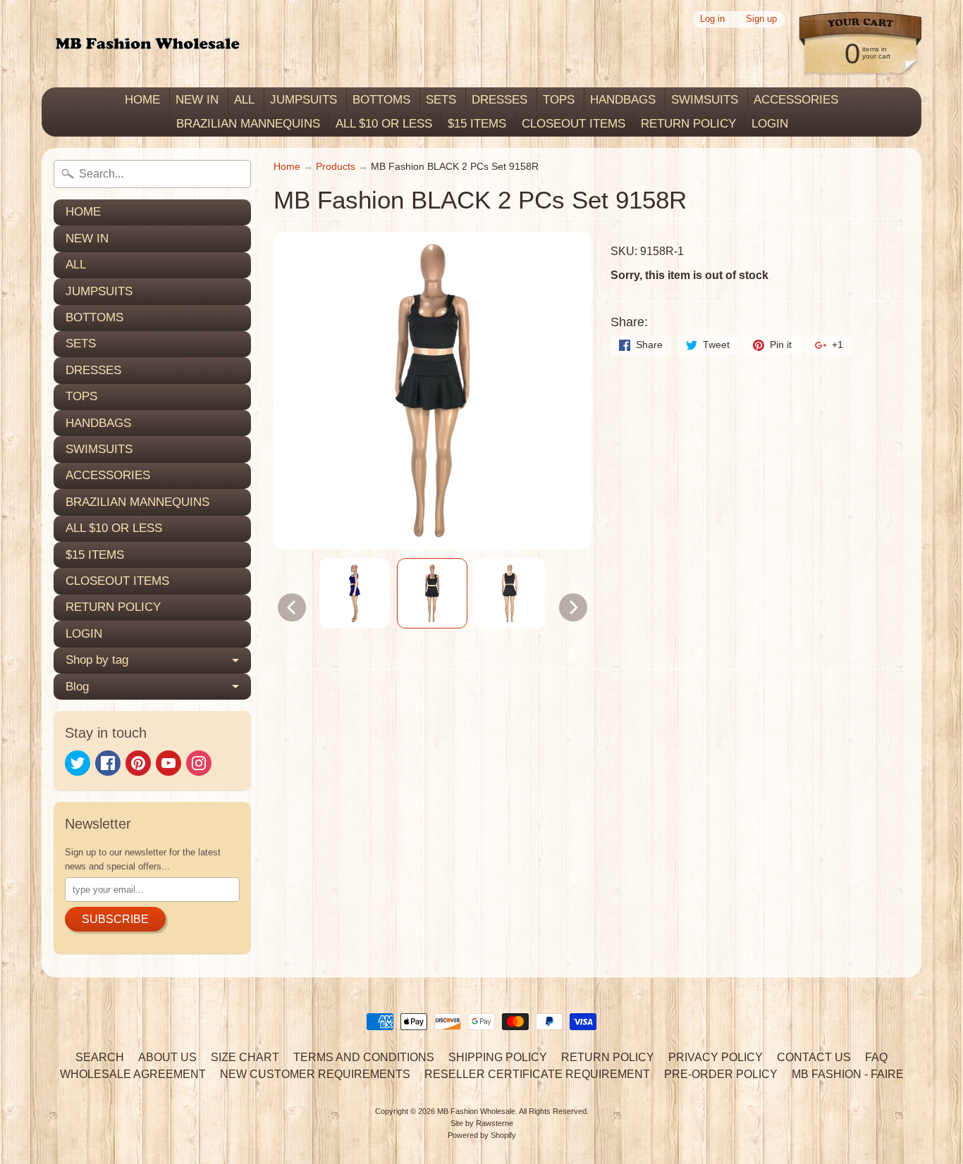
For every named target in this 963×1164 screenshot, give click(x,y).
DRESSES (499, 99)
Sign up (761, 19)
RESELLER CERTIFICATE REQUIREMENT (537, 1074)
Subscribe (115, 919)
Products (335, 166)
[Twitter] (77, 763)
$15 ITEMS (477, 123)
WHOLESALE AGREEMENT (133, 1074)
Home (287, 166)
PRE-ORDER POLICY (721, 1074)
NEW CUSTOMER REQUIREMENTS (315, 1074)
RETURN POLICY (688, 123)
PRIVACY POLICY (715, 1057)
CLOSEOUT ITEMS (573, 123)
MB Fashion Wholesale (476, 1111)
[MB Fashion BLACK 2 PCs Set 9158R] (354, 593)
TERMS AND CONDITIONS (363, 1057)
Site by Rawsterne (481, 1123)
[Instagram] (198, 763)
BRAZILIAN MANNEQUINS (248, 123)
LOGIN (770, 123)
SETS (441, 99)
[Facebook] (108, 763)
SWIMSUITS (704, 99)
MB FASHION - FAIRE (848, 1074)
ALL (244, 99)
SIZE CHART (245, 1057)
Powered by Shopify (482, 1135)
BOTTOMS (381, 99)
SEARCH (99, 1057)
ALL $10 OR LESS (384, 123)
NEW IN (197, 99)
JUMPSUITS (303, 99)
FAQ (876, 1057)
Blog (77, 686)
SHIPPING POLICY (497, 1057)
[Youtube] (168, 763)
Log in (712, 19)
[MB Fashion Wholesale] (147, 44)
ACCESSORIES (796, 99)
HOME (142, 99)
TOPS (559, 99)
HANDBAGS (623, 99)
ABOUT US (167, 1057)
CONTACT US (814, 1057)
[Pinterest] (138, 763)
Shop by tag (97, 660)
